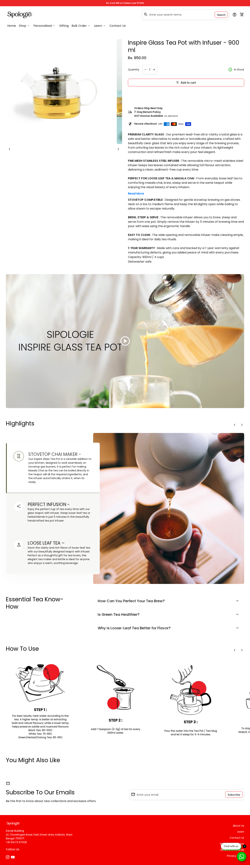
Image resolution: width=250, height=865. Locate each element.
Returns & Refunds (232, 850)
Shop (24, 26)
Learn (100, 26)
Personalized (44, 26)
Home (11, 26)
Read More (136, 193)
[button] (53, 468)
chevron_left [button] (9, 149)
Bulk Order (81, 26)
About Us (238, 825)
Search (221, 14)
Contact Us (117, 26)
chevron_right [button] (118, 149)
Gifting (64, 26)
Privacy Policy (235, 856)
